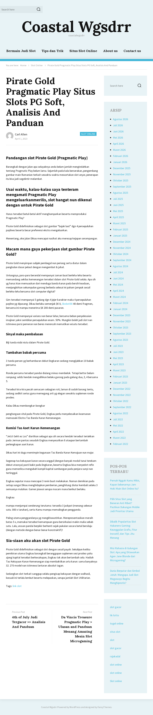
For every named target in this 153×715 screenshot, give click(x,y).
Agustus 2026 (120, 119)
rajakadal (115, 656)
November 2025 (122, 174)
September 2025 (122, 186)
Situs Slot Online (83, 51)
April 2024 (118, 290)
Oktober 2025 (120, 180)
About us (110, 51)
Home (23, 65)
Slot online (116, 681)
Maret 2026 (119, 150)
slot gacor (115, 607)
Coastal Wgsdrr (76, 26)
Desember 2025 (121, 168)
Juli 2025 (118, 199)
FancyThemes (105, 707)
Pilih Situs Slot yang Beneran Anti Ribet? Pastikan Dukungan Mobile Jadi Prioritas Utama (125, 505)
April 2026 (118, 143)
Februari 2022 (120, 444)
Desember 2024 (121, 241)
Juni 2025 (118, 205)
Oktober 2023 (120, 327)
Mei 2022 (118, 425)
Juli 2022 (118, 419)
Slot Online (37, 65)
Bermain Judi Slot (21, 51)
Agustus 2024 (120, 266)
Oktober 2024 (120, 254)
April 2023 (118, 364)
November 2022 (122, 395)
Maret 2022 (119, 437)
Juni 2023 (118, 352)
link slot (17, 586)
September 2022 (122, 407)
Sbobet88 (67, 303)
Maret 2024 (119, 297)
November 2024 (122, 248)
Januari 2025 (120, 235)
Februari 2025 (120, 229)
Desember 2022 (121, 388)
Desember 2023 (121, 315)
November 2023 (122, 321)
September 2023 (122, 333)
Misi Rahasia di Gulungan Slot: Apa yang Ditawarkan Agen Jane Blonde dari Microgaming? (124, 554)
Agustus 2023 (120, 339)
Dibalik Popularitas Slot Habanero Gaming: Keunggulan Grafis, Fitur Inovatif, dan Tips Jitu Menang (123, 529)
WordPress (75, 707)
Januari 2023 (120, 382)
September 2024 (122, 260)
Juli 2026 (118, 125)
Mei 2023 (118, 358)
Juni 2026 (118, 131)
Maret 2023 (119, 370)
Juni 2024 (118, 278)
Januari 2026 (120, 162)
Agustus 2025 (120, 192)
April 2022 (118, 431)
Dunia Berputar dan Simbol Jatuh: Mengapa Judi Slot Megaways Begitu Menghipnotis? (125, 577)
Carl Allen (21, 134)
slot (112, 640)
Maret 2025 (119, 223)
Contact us (132, 51)
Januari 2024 (120, 309)
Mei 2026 (118, 137)
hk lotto (114, 615)
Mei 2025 (118, 211)
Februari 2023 (120, 376)
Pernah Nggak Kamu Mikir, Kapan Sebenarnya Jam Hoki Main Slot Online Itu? (125, 484)
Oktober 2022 (120, 401)
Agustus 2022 (120, 413)
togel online (116, 623)
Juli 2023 (118, 346)
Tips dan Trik (53, 51)
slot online (116, 664)
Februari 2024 (120, 303)
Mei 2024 (118, 284)
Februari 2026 (120, 156)
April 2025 (118, 217)
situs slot (115, 631)
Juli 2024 (118, 272)
